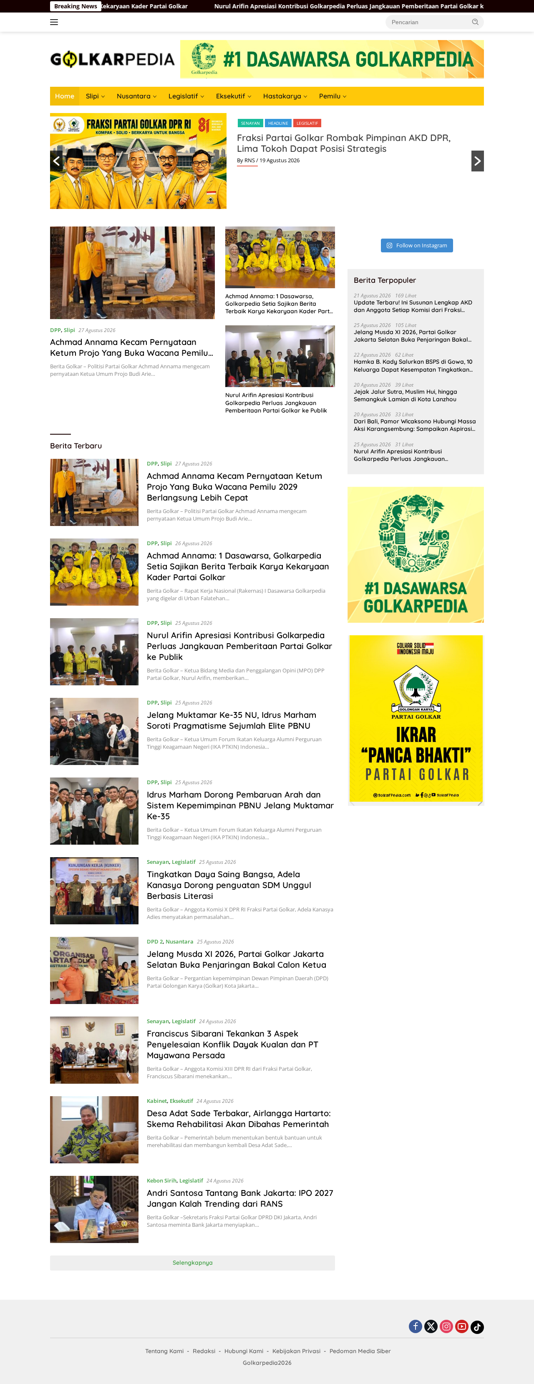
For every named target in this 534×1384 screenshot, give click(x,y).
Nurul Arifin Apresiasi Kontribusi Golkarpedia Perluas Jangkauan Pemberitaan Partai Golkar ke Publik (296, 6)
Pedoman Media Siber (360, 1351)
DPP (55, 330)
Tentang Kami (164, 1351)
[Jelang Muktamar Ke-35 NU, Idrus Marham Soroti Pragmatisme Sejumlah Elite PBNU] (94, 731)
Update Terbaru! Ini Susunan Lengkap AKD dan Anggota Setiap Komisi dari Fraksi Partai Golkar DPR (413, 306)
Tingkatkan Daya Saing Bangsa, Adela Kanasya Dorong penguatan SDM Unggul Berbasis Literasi (229, 885)
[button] (475, 21)
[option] (267, 161)
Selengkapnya (193, 1262)
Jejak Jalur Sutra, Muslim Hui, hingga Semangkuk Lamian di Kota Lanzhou (405, 395)
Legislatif (183, 96)
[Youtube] (462, 1327)
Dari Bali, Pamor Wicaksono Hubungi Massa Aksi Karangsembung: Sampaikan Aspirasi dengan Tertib (415, 425)
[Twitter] (431, 1327)
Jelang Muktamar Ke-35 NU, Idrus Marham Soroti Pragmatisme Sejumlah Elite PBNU (231, 720)
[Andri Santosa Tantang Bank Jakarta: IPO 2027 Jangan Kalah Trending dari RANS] (94, 1209)
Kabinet (157, 1101)
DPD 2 (155, 941)
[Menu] (55, 22)
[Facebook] (415, 1327)
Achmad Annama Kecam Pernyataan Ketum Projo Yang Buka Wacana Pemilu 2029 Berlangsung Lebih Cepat (129, 353)
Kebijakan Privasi (296, 1351)
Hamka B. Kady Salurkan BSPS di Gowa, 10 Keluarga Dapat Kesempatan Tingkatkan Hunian (413, 365)
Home (64, 96)
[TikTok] (477, 1327)
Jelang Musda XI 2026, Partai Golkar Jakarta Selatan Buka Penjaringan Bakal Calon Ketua (236, 959)
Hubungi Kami (243, 1351)
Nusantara (134, 96)
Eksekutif (230, 96)
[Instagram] (446, 1327)
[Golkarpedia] (112, 59)
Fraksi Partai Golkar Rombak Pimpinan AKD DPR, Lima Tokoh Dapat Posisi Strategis (344, 143)
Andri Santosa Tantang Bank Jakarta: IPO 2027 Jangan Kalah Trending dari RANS (240, 1198)
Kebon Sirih (161, 1180)
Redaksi (204, 1351)
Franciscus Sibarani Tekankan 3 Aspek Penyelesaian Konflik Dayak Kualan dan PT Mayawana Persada (232, 1044)
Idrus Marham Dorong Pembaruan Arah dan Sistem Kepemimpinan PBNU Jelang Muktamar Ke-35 (240, 805)
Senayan (250, 123)
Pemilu (329, 96)
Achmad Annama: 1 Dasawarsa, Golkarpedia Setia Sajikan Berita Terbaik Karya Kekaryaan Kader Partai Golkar (280, 303)
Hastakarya (282, 96)
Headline (278, 123)
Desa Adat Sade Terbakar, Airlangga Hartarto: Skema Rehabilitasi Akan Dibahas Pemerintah (239, 1118)
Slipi (92, 96)
